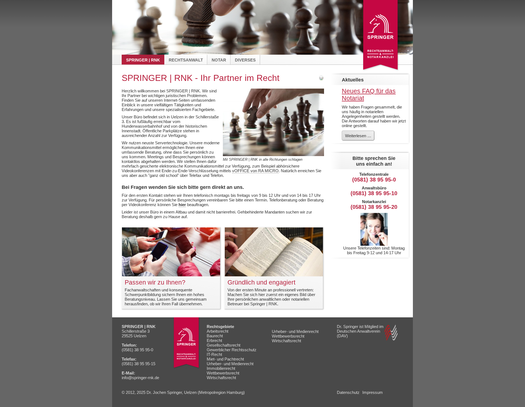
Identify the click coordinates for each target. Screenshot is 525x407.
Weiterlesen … (359, 136)
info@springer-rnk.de (140, 377)
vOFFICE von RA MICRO (255, 170)
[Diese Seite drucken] (321, 79)
